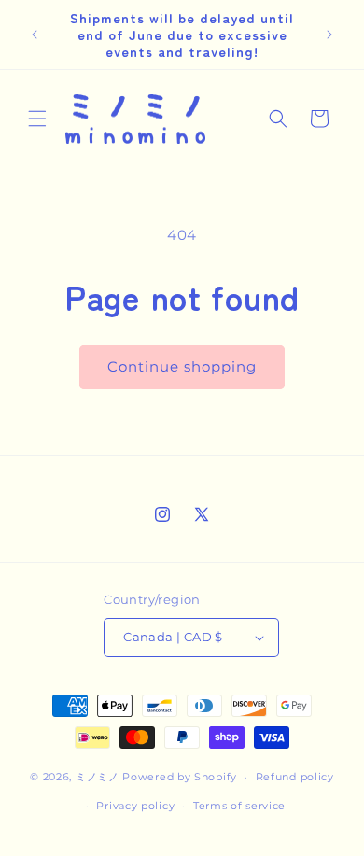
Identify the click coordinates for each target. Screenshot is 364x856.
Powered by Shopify (179, 776)
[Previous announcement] (34, 34)
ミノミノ (97, 776)
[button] (37, 118)
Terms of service (239, 805)
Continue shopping (182, 366)
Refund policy (295, 776)
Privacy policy (135, 805)
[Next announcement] (329, 34)
